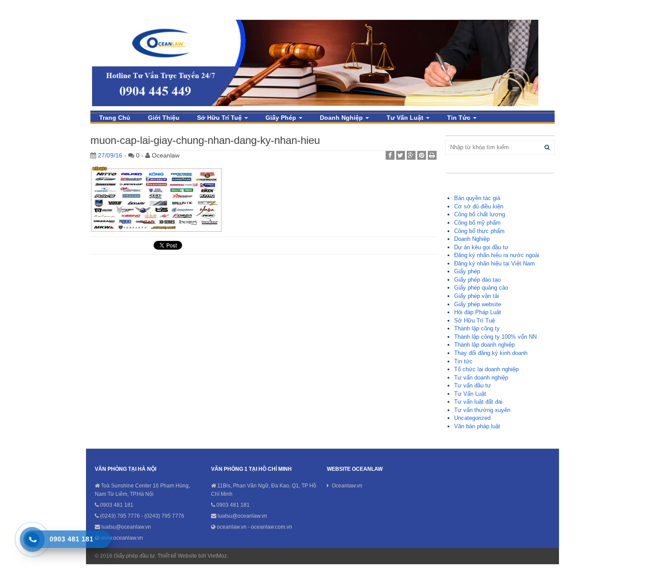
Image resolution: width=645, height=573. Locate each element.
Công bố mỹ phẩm (477, 222)
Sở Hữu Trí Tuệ (220, 117)
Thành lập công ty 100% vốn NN (495, 336)
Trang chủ (114, 117)
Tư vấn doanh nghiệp (481, 377)
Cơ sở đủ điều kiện (478, 206)
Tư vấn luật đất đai (478, 401)
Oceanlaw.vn (347, 486)
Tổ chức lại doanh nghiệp (486, 369)
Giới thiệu (163, 117)
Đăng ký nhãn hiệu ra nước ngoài (496, 255)
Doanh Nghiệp (342, 117)
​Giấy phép (281, 117)
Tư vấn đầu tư (472, 385)
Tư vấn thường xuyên (482, 410)
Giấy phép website (477, 304)
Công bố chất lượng (479, 214)
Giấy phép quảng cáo (481, 287)
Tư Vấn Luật (406, 117)
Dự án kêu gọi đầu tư (481, 247)
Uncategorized (472, 418)
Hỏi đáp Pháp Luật (477, 312)
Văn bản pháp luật (477, 426)
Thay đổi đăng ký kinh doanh (490, 353)
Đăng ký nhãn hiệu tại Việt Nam (494, 263)
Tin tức (459, 117)
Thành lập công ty (477, 328)
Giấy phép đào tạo (477, 279)
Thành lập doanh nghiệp (484, 344)
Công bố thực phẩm (479, 231)
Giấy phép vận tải (476, 296)
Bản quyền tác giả (477, 198)
